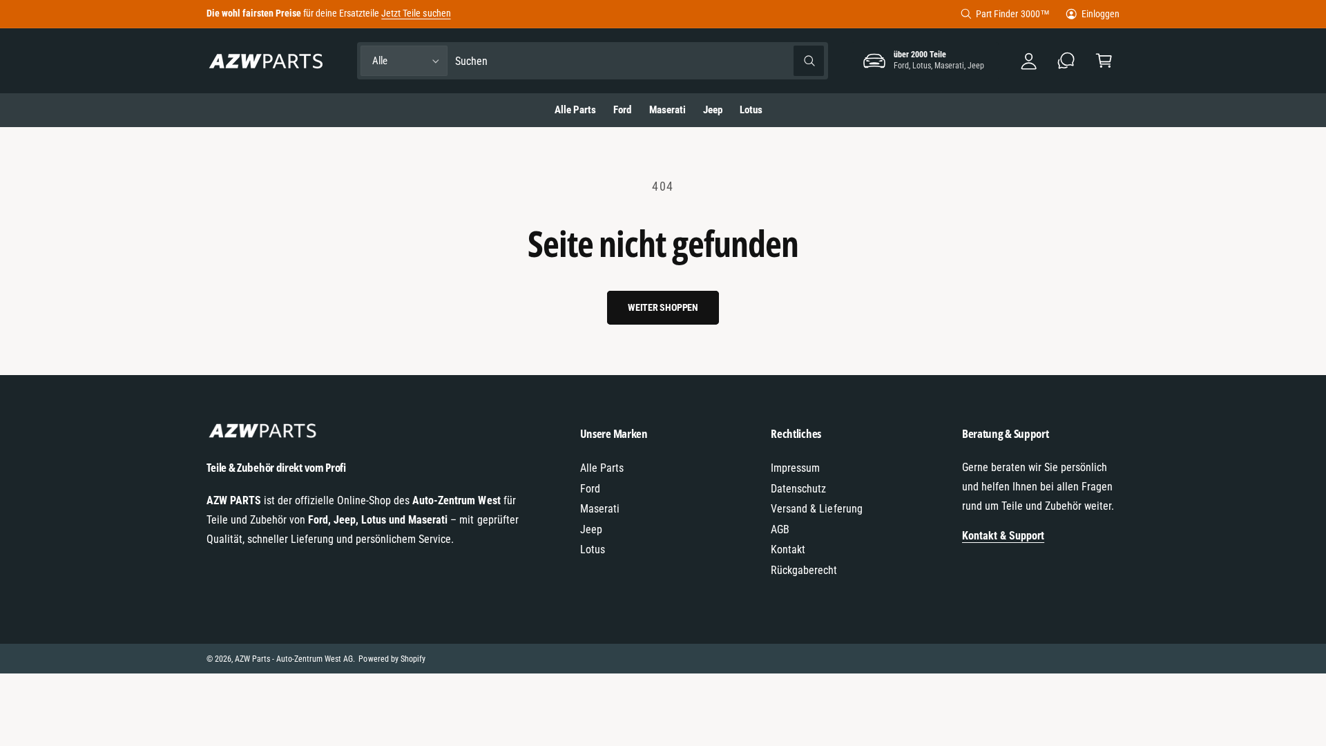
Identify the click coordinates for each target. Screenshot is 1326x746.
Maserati (599, 508)
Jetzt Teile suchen (415, 13)
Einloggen (1101, 13)
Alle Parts (602, 468)
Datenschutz (798, 488)
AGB (780, 529)
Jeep (591, 529)
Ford (590, 488)
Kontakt (788, 549)
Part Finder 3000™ (1012, 13)
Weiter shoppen (663, 307)
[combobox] (640, 61)
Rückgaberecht (804, 570)
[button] (1104, 61)
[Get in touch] (1067, 61)
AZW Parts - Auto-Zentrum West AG (294, 659)
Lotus (592, 549)
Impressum (795, 468)
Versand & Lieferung (816, 508)
